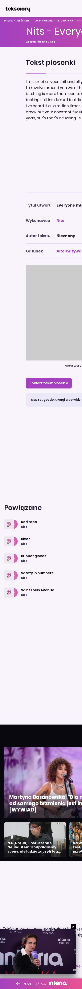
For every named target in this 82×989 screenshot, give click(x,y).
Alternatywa (65, 20)
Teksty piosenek (43, 20)
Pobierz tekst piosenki (48, 383)
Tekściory (23, 20)
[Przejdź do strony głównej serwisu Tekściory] (17, 8)
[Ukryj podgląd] (73, 926)
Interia (8, 20)
